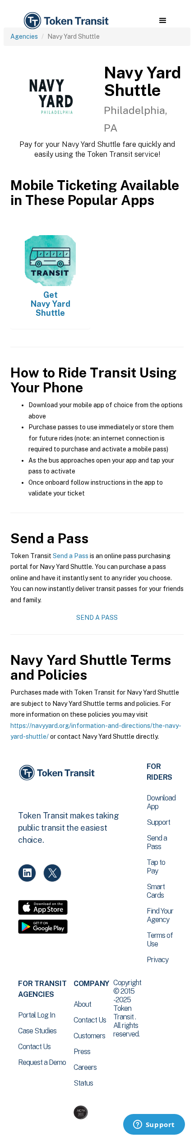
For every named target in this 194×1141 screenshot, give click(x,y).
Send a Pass (70, 555)
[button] (162, 20)
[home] (65, 21)
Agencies (24, 36)
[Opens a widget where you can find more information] (154, 1125)
